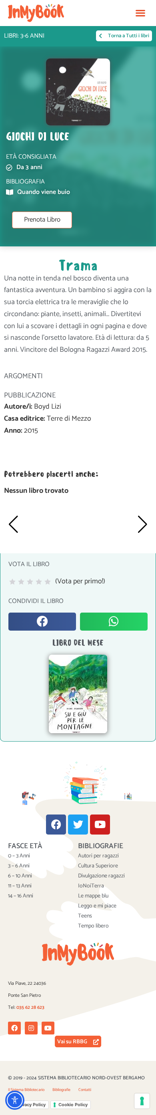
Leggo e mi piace (97, 906)
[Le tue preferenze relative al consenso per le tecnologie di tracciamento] (142, 1101)
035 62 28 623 (30, 1007)
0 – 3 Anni (19, 856)
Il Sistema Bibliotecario (26, 1090)
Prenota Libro (42, 219)
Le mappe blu (93, 896)
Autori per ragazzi (98, 856)
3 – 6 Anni (19, 866)
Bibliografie (61, 1090)
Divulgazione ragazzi (101, 876)
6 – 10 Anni (20, 876)
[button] (140, 13)
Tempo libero (93, 926)
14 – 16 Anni (20, 896)
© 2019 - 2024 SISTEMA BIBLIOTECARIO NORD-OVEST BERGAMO (76, 1078)
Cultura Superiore (98, 866)
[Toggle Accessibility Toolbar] (15, 1100)
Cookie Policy (73, 1104)
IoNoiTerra (91, 886)
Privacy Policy (31, 1104)
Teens (85, 916)
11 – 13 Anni (20, 886)
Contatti (84, 1090)
